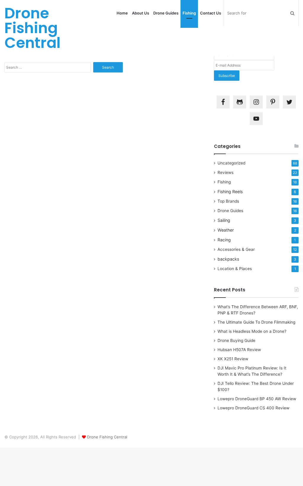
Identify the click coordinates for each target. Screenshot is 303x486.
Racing (224, 239)
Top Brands (228, 201)
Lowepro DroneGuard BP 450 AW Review (256, 398)
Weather (225, 229)
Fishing (189, 13)
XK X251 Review (232, 358)
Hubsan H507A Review (239, 349)
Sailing (223, 220)
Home (122, 13)
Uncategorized (231, 163)
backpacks (228, 258)
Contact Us (210, 13)
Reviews (225, 172)
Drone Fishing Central (107, 437)
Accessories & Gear (236, 249)
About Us (140, 13)
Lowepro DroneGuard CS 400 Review (253, 408)
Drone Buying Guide (236, 340)
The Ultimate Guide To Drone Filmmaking (256, 322)
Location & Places (234, 268)
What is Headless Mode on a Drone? (251, 331)
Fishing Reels (230, 191)
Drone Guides (165, 13)
